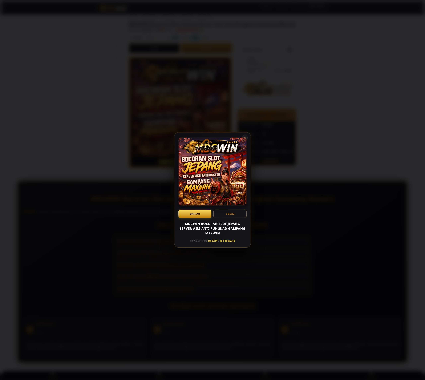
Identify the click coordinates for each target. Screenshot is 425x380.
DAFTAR (195, 213)
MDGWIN (213, 241)
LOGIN (230, 213)
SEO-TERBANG (227, 241)
